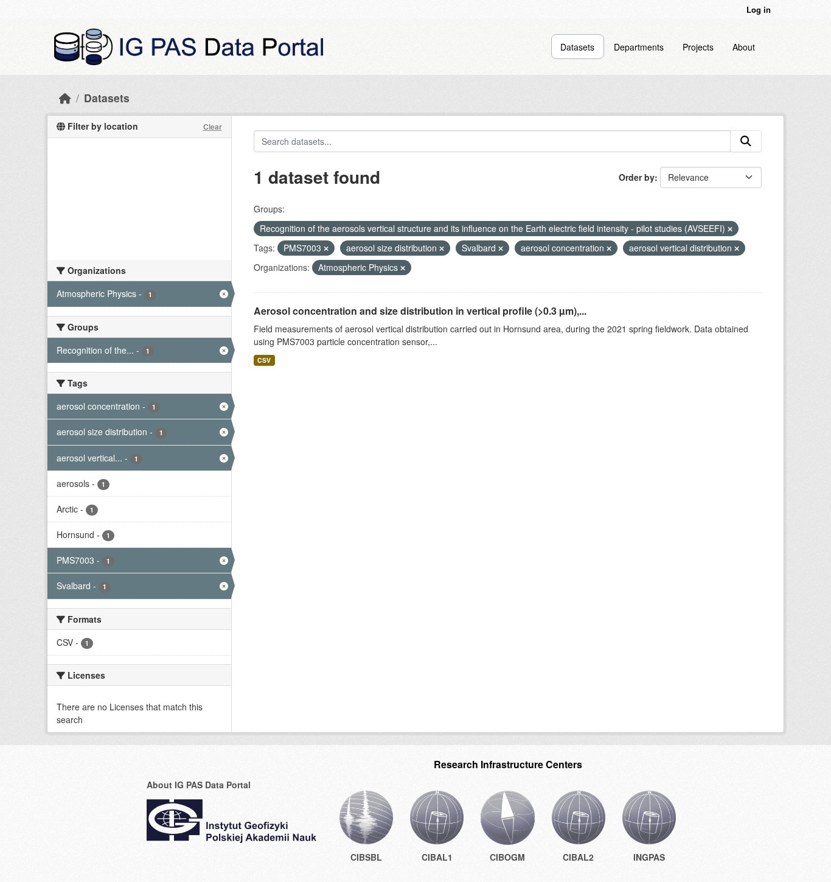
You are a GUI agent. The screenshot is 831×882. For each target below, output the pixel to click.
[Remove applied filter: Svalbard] (500, 248)
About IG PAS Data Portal (199, 785)
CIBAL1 (437, 857)
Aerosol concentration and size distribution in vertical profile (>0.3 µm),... (420, 311)
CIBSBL (366, 857)
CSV (264, 360)
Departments (639, 47)
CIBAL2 (578, 857)
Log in (758, 9)
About (743, 47)
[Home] (65, 97)
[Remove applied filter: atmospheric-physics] (402, 268)
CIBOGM (507, 857)
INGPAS (649, 857)
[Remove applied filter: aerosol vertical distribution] (736, 248)
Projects (698, 47)
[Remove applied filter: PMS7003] (326, 248)
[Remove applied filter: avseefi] (730, 229)
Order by (637, 177)
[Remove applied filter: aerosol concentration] (609, 248)
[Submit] (746, 141)
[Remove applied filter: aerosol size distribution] (441, 248)
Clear (212, 126)
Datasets (577, 47)
